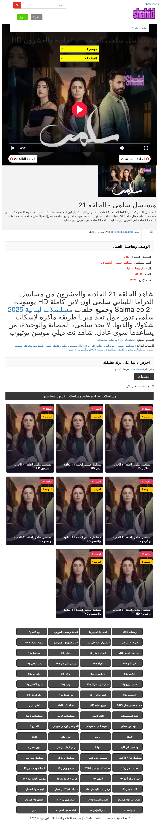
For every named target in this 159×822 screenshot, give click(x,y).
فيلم (34, 810)
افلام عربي (34, 705)
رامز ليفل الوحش (66, 747)
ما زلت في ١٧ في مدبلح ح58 (66, 790)
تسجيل (22, 17)
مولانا (98, 747)
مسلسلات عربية (66, 715)
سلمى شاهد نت (43, 345)
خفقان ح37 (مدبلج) (34, 799)
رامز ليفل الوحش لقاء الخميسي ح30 (129, 653)
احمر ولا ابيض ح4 (98, 632)
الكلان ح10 (98, 778)
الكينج (130, 736)
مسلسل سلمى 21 (123, 345)
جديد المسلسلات (130, 715)
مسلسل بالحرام (66, 757)
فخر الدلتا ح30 (34, 695)
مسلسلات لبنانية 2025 (40, 309)
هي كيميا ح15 (66, 695)
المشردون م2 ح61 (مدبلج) (66, 800)
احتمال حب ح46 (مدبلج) (129, 799)
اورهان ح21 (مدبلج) (34, 789)
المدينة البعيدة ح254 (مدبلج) (98, 800)
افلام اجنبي (98, 715)
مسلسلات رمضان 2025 (103, 349)
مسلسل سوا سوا (34, 757)
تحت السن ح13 (129, 768)
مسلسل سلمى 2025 (65, 345)
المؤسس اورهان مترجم (66, 726)
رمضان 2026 (130, 632)
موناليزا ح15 (34, 653)
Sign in (36, 17)
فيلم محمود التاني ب (66, 810)
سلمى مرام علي (78, 349)
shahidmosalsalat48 (120, 232)
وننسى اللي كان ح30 (66, 663)
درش (98, 736)
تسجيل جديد (137, 369)
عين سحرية (34, 747)
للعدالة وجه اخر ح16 (34, 768)
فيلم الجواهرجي (97, 810)
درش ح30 (66, 653)
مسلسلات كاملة (66, 705)
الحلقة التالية (24, 158)
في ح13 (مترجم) (130, 642)
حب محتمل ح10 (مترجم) (66, 642)
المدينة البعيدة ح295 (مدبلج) (34, 643)
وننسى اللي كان (129, 747)
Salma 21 (85, 345)
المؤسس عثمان (129, 726)
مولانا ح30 (66, 674)
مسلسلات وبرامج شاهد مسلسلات (115, 340)
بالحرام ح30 (34, 674)
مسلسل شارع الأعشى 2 (130, 758)
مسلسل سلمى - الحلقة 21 (116, 262)
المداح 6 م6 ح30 (98, 653)
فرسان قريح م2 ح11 (66, 778)
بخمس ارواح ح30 (129, 684)
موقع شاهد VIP (98, 705)
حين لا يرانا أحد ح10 (129, 778)
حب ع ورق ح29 (66, 768)
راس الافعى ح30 (34, 663)
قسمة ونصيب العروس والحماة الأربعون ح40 (66, 632)
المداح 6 (34, 726)
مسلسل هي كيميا (97, 757)
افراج (34, 736)
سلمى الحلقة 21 (101, 345)
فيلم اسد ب (129, 810)
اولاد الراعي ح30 (98, 695)
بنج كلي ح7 (34, 632)
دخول (151, 369)
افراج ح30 (98, 663)
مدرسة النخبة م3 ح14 (34, 778)
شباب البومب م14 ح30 (98, 684)
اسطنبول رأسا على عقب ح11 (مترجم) (98, 643)
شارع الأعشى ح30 (34, 684)
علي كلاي (66, 736)
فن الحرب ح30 (98, 674)
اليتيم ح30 (66, 684)
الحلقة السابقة (133, 158)
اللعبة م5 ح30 (130, 789)
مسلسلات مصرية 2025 (131, 349)
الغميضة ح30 (129, 695)
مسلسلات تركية (34, 715)
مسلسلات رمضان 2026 (97, 768)
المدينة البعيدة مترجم (97, 726)
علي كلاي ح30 (130, 663)
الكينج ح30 (129, 674)
